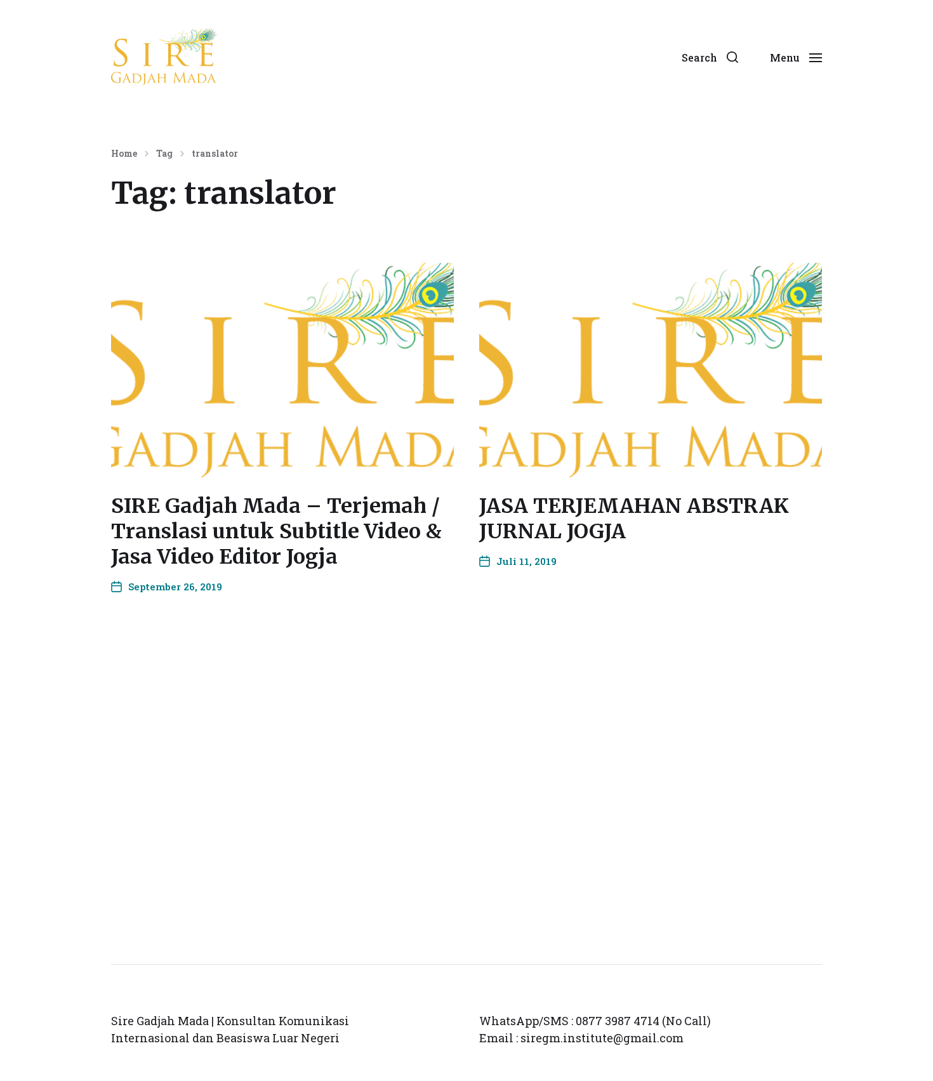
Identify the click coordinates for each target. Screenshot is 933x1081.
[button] (710, 57)
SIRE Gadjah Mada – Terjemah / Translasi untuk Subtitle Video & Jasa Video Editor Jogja (276, 531)
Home (124, 153)
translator (215, 153)
